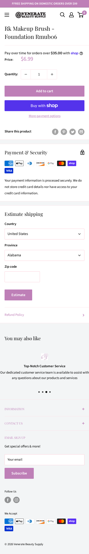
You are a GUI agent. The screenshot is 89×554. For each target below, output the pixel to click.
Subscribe (19, 473)
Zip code (11, 266)
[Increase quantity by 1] (52, 74)
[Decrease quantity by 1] (26, 74)
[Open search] (62, 14)
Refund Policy (14, 314)
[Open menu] (7, 15)
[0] (81, 14)
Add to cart (44, 91)
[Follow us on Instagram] (16, 500)
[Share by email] (81, 131)
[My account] (71, 14)
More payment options (44, 116)
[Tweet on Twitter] (72, 131)
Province (11, 245)
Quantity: (11, 74)
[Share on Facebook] (55, 131)
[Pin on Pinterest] (64, 131)
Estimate (18, 294)
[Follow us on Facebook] (8, 500)
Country (10, 224)
